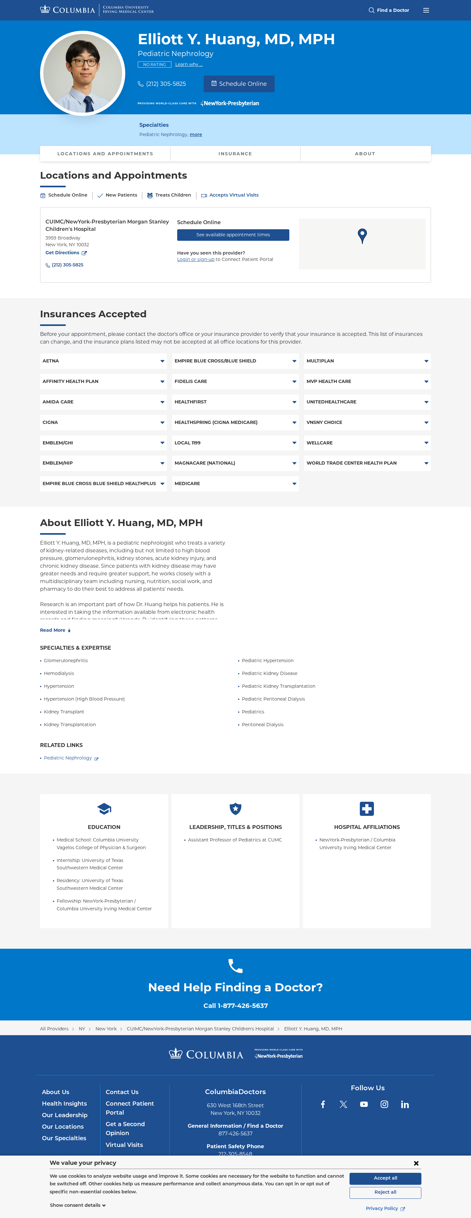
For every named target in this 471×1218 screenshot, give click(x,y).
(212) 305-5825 (166, 83)
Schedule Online (243, 83)
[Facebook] (323, 1104)
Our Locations (63, 1127)
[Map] (362, 244)
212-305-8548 (235, 1154)
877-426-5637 (235, 1134)
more (196, 134)
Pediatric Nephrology (68, 758)
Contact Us (122, 1093)
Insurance (235, 154)
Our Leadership (64, 1116)
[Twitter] (343, 1104)
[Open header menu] (426, 9)
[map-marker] (362, 236)
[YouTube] (364, 1104)
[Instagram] (384, 1104)
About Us (55, 1093)
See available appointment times (233, 235)
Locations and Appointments (105, 154)
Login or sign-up (195, 259)
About (365, 154)
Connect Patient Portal (130, 1108)
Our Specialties (64, 1139)
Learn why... (188, 64)
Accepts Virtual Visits (234, 195)
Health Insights (64, 1104)
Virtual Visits (124, 1146)
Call (235, 1006)
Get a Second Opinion (125, 1129)
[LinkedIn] (405, 1104)
